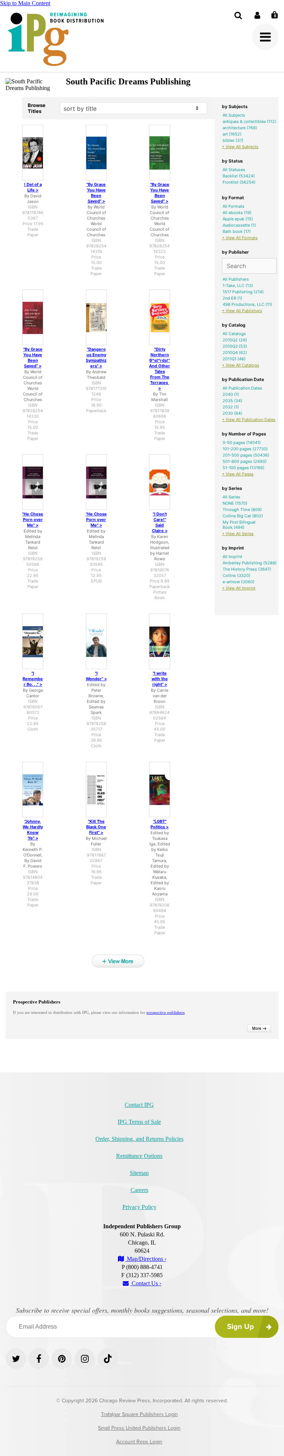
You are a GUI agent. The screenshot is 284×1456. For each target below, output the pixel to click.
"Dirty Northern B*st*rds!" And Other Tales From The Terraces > (159, 369)
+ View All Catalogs (240, 365)
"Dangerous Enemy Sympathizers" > (96, 357)
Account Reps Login (139, 1442)
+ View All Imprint (239, 588)
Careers (139, 1190)
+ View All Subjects (240, 146)
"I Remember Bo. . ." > (33, 679)
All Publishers (236, 279)
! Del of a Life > (33, 187)
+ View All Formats (240, 237)
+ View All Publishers (242, 310)
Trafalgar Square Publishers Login (139, 1414)
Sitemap (139, 1173)
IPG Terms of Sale (139, 1122)
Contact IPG (139, 1105)
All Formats (233, 206)
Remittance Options (139, 1156)
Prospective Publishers (36, 1002)
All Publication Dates (242, 388)
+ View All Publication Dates (248, 419)
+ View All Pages (238, 474)
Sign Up (240, 1326)
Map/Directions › (145, 1259)
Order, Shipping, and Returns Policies (139, 1139)
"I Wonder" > (96, 676)
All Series (231, 497)
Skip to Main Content (25, 3)
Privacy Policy (139, 1207)
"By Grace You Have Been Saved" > (96, 193)
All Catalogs (234, 333)
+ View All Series (238, 533)
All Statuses (234, 169)
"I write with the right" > (160, 679)
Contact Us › (145, 1283)
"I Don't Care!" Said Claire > (160, 522)
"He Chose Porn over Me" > (32, 519)
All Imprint (232, 556)
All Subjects (234, 115)
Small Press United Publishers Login (139, 1428)
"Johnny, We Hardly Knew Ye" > (33, 830)
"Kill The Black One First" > (96, 827)
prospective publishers (165, 1012)
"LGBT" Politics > (160, 824)
